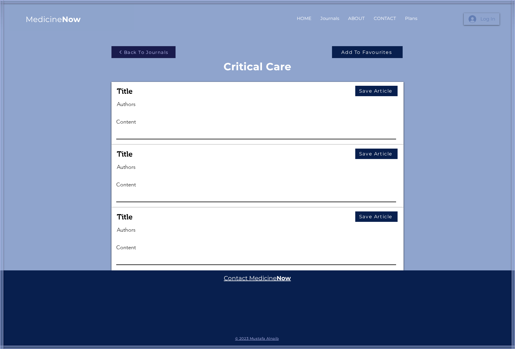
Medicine (53, 19)
